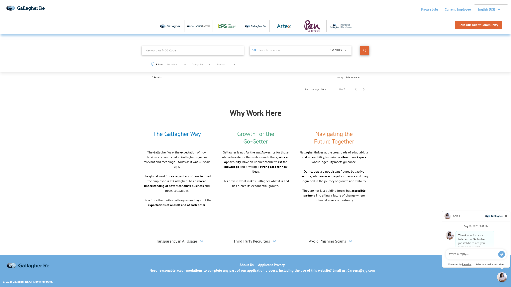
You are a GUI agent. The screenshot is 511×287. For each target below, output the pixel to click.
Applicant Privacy (271, 265)
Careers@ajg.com (361, 270)
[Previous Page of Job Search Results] (356, 89)
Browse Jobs (429, 9)
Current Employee (458, 9)
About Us (247, 265)
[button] (202, 241)
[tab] (180, 241)
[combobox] (193, 50)
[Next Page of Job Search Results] (364, 89)
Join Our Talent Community (478, 25)
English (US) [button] (486, 9)
